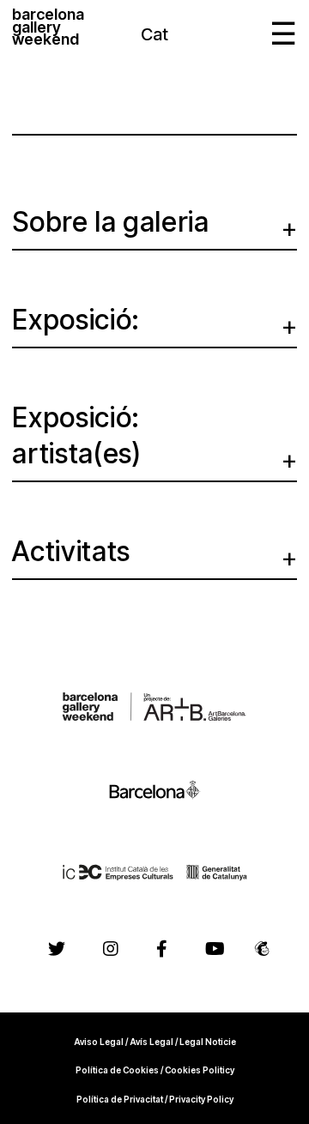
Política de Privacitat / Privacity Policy (154, 1099)
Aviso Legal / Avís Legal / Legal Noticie (155, 1041)
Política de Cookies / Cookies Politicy (155, 1070)
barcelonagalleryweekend (48, 28)
